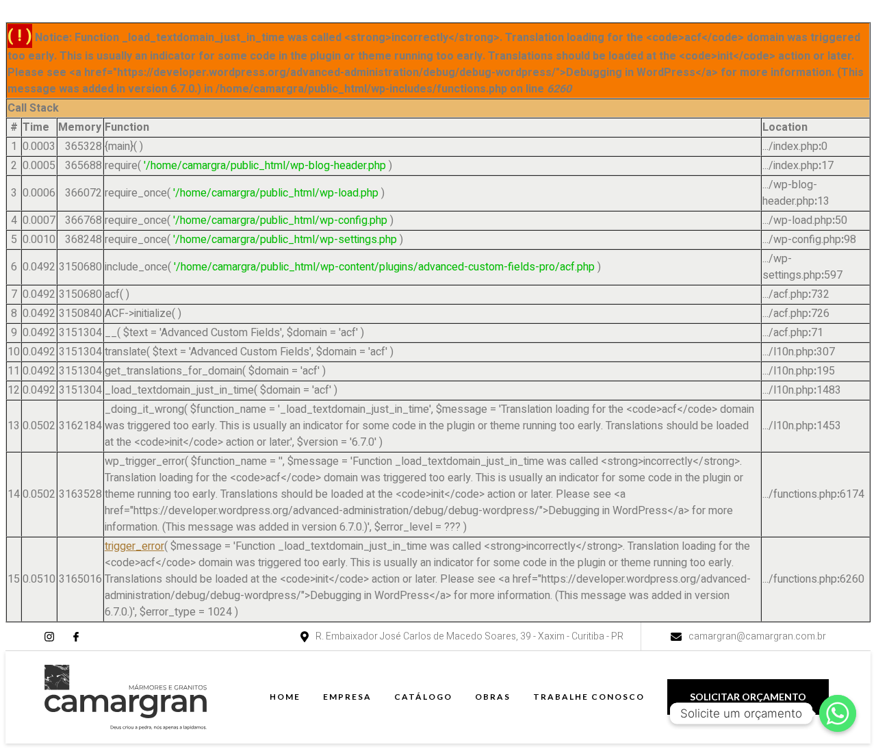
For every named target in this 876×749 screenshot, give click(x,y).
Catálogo (423, 696)
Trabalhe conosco (589, 696)
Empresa (347, 696)
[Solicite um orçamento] (837, 713)
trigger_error (134, 546)
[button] (748, 697)
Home (285, 696)
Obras (493, 696)
